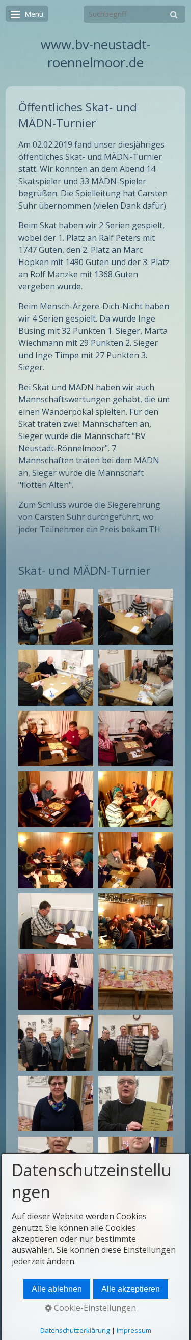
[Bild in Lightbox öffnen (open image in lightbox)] (55, 617)
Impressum (134, 1330)
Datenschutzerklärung (75, 1330)
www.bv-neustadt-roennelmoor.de (96, 53)
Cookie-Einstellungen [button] (94, 1308)
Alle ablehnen (57, 1289)
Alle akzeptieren (130, 1289)
